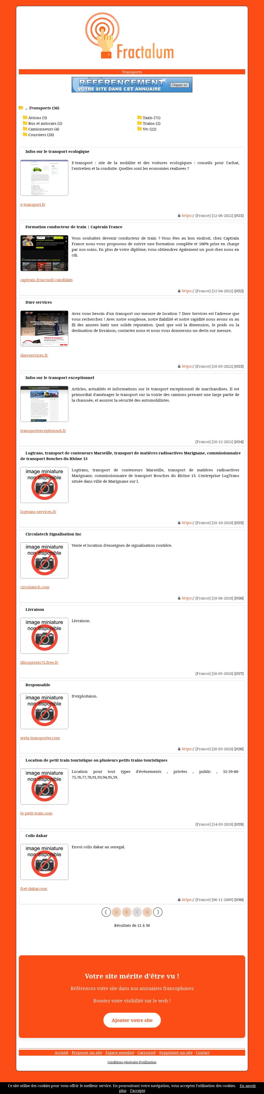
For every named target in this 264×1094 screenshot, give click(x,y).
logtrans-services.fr (38, 511)
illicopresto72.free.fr (39, 662)
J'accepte (137, 1090)
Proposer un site (87, 1052)
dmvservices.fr (34, 355)
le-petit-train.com (36, 813)
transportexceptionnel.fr (43, 430)
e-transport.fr (32, 204)
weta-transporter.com (40, 737)
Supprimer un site (176, 1052)
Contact (203, 1052)
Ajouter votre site (132, 1020)
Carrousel (147, 1052)
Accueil (61, 1052)
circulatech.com (35, 586)
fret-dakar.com (33, 888)
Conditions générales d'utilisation (132, 1062)
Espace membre (119, 1052)
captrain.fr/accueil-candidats (46, 279)
